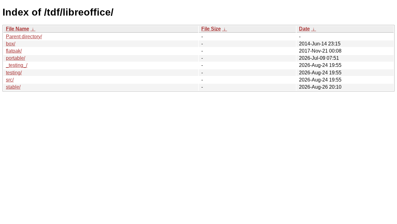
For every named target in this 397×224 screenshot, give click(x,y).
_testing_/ (16, 65)
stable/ (13, 87)
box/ (10, 43)
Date (304, 28)
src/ (10, 79)
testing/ (14, 72)
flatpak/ (14, 51)
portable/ (15, 58)
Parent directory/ (24, 36)
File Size (211, 28)
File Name (17, 28)
